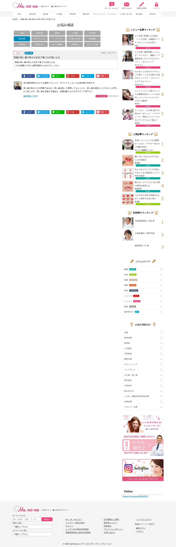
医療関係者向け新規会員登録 (78, 532)
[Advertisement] (43, 141)
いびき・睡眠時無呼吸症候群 (136, 396)
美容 (129, 275)
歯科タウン (141, 528)
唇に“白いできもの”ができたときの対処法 (147, 158)
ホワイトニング (99, 14)
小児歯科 (59, 14)
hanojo (148, 48)
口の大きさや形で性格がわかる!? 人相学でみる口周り (147, 197)
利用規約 (107, 526)
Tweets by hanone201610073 (135, 496)
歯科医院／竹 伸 (30, 96)
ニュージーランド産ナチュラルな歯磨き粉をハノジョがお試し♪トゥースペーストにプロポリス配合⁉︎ (147, 96)
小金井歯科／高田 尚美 (145, 233)
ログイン (156, 8)
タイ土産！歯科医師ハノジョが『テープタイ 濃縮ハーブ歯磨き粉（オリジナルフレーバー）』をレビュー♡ (147, 57)
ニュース (131, 296)
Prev (162, 14)
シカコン (140, 531)
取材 (130, 290)
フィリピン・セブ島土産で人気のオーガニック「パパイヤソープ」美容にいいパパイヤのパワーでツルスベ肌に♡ (147, 115)
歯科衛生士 (131, 312)
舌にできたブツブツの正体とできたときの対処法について (147, 171)
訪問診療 (75, 44)
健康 (129, 269)
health (148, 165)
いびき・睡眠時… (57, 44)
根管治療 (32, 14)
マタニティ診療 (92, 44)
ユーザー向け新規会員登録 (77, 529)
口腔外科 (152, 14)
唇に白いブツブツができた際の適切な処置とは (147, 184)
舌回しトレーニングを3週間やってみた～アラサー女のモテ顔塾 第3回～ (147, 143)
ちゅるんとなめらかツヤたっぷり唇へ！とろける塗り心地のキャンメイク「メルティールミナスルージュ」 (147, 76)
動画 (129, 306)
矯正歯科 (139, 14)
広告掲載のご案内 (111, 519)
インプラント (112, 14)
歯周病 (45, 14)
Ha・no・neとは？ (112, 8)
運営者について (110, 523)
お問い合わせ (127, 8)
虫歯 (19, 14)
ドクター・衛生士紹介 (75, 523)
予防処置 (72, 14)
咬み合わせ (39, 44)
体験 (129, 285)
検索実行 (47, 519)
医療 (130, 280)
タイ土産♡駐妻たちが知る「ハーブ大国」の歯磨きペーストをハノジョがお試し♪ (147, 39)
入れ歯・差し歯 (126, 14)
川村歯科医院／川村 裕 (145, 221)
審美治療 (85, 14)
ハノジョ (131, 301)
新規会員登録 (142, 8)
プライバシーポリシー (113, 529)
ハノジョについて (143, 519)
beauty (148, 152)
